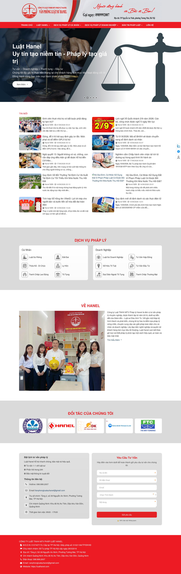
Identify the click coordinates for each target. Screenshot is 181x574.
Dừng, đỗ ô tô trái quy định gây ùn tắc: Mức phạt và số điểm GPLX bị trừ (63, 138)
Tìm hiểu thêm (113, 340)
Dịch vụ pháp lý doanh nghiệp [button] (101, 25)
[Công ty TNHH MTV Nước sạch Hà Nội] (32, 425)
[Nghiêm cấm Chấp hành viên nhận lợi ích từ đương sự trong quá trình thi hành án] (103, 162)
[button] (84, 98)
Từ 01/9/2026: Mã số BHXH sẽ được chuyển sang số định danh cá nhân (137, 138)
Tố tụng (65, 274)
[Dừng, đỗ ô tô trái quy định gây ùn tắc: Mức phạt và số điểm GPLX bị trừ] (30, 142)
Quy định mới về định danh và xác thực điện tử (138, 198)
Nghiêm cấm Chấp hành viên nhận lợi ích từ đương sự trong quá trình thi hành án (137, 156)
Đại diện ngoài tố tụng (113, 274)
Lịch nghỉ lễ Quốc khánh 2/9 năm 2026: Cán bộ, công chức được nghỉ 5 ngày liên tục (137, 120)
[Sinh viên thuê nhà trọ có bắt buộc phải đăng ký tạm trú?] (30, 124)
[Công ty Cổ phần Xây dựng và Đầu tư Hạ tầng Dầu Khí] (90, 426)
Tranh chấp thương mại (146, 274)
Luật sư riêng (35, 257)
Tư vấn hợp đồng (144, 257)
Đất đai (65, 257)
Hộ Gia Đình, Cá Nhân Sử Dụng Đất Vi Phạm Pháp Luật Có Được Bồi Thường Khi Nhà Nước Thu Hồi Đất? (144, 178)
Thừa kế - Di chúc (37, 265)
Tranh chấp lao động (39, 274)
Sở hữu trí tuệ (109, 265)
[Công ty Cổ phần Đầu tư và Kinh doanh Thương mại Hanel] (61, 426)
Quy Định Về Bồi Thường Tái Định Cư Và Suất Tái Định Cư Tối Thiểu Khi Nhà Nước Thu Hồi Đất (65, 178)
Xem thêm (21, 84)
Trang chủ (27, 25)
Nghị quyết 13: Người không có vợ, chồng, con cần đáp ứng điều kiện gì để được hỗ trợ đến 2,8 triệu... (65, 157)
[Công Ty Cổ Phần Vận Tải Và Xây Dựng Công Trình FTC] (148, 426)
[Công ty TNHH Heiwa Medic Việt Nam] (119, 426)
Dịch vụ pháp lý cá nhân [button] (67, 25)
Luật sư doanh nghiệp (113, 257)
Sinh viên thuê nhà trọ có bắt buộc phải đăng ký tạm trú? (64, 120)
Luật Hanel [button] (42, 25)
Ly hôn (65, 265)
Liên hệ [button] (150, 25)
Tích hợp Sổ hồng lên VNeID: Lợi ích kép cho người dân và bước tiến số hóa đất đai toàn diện (64, 201)
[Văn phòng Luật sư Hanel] (90, 10)
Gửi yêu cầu (127, 514)
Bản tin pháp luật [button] (131, 25)
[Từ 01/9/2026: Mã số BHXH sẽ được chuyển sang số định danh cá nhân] (103, 142)
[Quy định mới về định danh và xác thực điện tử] (103, 206)
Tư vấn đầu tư (143, 265)
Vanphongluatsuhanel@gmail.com (50, 490)
